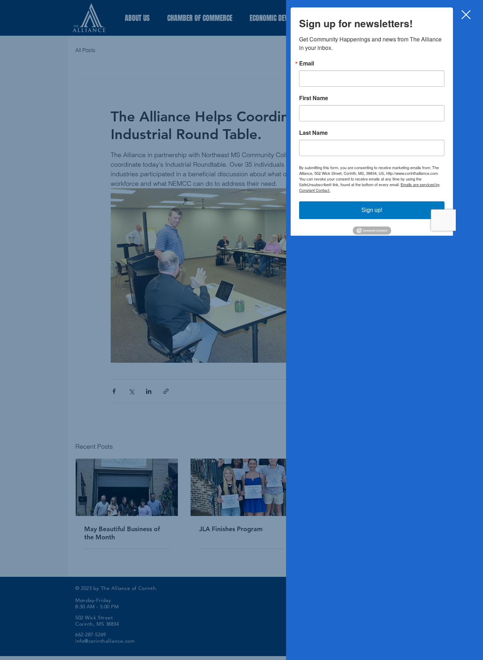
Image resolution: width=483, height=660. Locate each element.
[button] (466, 14)
